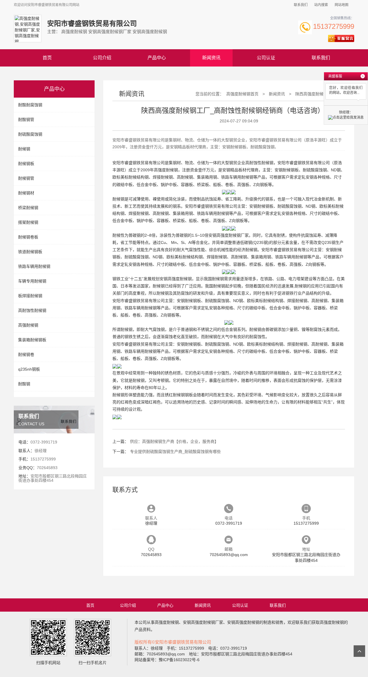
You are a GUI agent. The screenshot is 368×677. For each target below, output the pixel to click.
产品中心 (156, 57)
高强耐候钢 (28, 325)
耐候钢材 (26, 193)
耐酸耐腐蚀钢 (30, 105)
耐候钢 (24, 149)
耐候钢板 (26, 163)
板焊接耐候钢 (30, 295)
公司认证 (266, 57)
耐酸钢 (24, 384)
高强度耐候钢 (166, 170)
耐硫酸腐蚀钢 (30, 134)
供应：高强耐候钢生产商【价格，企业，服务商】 (174, 441)
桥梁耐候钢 (28, 207)
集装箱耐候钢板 (32, 339)
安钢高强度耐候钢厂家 (228, 235)
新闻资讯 (211, 57)
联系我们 (301, 5)
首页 (47, 57)
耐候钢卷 (26, 354)
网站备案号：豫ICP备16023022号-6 (167, 659)
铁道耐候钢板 (30, 251)
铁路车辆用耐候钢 (34, 266)
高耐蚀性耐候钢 (32, 310)
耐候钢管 (26, 178)
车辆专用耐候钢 (32, 281)
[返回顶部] (359, 651)
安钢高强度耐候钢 (176, 278)
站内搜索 (321, 5)
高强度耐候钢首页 (242, 94)
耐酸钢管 (26, 119)
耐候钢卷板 (28, 237)
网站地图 (341, 5)
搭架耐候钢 (28, 222)
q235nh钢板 (29, 369)
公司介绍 (102, 57)
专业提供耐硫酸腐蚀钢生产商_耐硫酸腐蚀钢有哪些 (175, 451)
